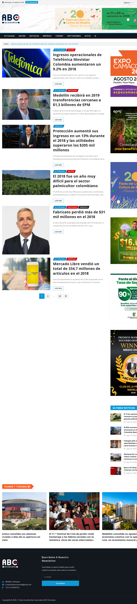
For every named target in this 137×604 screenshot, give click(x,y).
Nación (22, 36)
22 (60, 296)
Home (6, 44)
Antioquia (34, 36)
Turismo (59, 36)
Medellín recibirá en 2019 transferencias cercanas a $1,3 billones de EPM (77, 100)
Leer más (58, 84)
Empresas (47, 36)
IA (95, 36)
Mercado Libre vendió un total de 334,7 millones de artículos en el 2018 (76, 268)
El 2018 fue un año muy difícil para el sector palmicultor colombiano (75, 181)
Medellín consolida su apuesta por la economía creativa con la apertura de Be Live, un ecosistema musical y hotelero (26, 536)
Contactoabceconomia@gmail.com (18, 584)
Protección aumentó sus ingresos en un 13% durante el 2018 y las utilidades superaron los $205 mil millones (79, 140)
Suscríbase (60, 583)
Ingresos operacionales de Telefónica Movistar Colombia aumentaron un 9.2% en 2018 (44, 44)
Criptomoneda (74, 36)
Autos (88, 36)
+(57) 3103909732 (12, 587)
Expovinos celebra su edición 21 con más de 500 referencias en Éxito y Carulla (79, 535)
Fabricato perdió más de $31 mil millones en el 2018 (79, 214)
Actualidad (9, 36)
